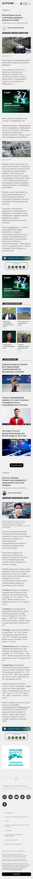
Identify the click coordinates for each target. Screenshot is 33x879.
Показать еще (16, 465)
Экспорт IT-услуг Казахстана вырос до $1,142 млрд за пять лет (14, 433)
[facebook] (4, 804)
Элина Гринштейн (15, 493)
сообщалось (13, 227)
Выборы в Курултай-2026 (13, 844)
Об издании (9, 812)
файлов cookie (17, 869)
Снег (26, 33)
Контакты (8, 830)
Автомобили (6, 33)
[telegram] (10, 797)
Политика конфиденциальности (16, 817)
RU (25, 4)
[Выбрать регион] (21, 3)
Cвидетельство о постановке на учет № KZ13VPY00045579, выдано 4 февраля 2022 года (14, 861)
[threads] (28, 797)
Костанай (14, 33)
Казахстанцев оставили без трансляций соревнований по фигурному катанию (14, 368)
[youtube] (16, 797)
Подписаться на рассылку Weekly (15, 786)
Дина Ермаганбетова (16, 28)
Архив (7, 821)
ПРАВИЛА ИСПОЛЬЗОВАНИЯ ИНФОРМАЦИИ (13, 835)
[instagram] (4, 797)
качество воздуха (17, 498)
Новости (6, 10)
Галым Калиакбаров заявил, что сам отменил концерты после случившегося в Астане (15, 401)
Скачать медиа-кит (11, 840)
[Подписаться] (29, 788)
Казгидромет (6, 498)
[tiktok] (22, 797)
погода (21, 33)
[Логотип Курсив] (8, 3)
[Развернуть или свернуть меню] (30, 3)
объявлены (22, 707)
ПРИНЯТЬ (16, 874)
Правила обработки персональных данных (17, 825)
